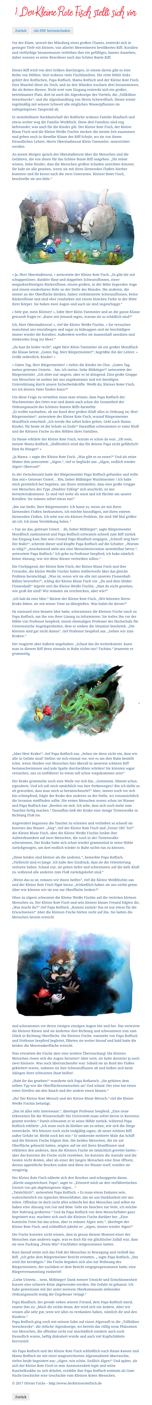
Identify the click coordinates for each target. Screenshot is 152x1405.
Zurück (21, 30)
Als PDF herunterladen (52, 30)
